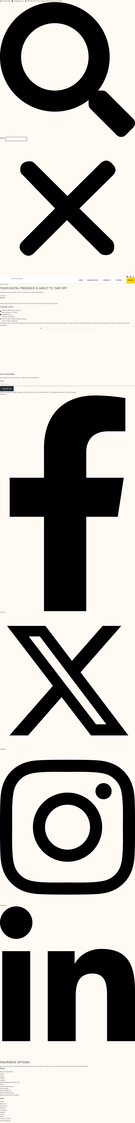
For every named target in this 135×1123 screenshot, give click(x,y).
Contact (119, 280)
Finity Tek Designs (70, 392)
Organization (92, 280)
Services (106, 280)
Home (81, 280)
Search (2, 138)
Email (2, 381)
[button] (67, 69)
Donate (130, 280)
